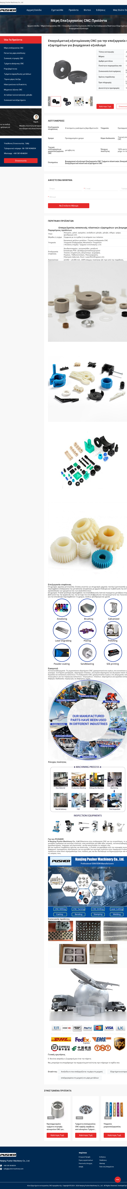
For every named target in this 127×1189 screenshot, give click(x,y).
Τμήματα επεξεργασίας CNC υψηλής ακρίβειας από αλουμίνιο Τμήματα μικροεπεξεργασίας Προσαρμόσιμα (85, 1127)
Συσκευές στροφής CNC (13, 58)
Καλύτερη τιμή (105, 107)
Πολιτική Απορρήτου (106, 1167)
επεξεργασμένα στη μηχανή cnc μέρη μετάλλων (80, 1078)
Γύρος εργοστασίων (86, 1160)
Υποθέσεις (103, 1160)
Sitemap (102, 1163)
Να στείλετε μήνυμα (68, 206)
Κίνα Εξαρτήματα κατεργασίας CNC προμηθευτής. (45, 1186)
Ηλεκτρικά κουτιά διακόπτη (15, 84)
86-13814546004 (29, 148)
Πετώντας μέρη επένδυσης (14, 53)
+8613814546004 (20, 153)
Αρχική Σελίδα (33, 26)
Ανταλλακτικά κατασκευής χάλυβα (18, 95)
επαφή (81, 1167)
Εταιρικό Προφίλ (84, 1157)
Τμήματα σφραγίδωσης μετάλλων (17, 74)
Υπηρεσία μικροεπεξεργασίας (112, 1125)
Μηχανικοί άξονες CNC (13, 90)
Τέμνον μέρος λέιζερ (12, 79)
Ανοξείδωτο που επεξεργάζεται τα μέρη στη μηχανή (82, 1072)
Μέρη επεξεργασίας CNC (51, 26)
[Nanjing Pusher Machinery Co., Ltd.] (8, 10)
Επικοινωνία (20, 161)
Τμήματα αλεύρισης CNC (14, 64)
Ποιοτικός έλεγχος (85, 1163)
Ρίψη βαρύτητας (10, 69)
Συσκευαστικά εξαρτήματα (15, 100)
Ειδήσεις (102, 1157)
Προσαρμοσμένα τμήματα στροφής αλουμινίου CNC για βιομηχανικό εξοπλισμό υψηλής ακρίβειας (57, 1127)
